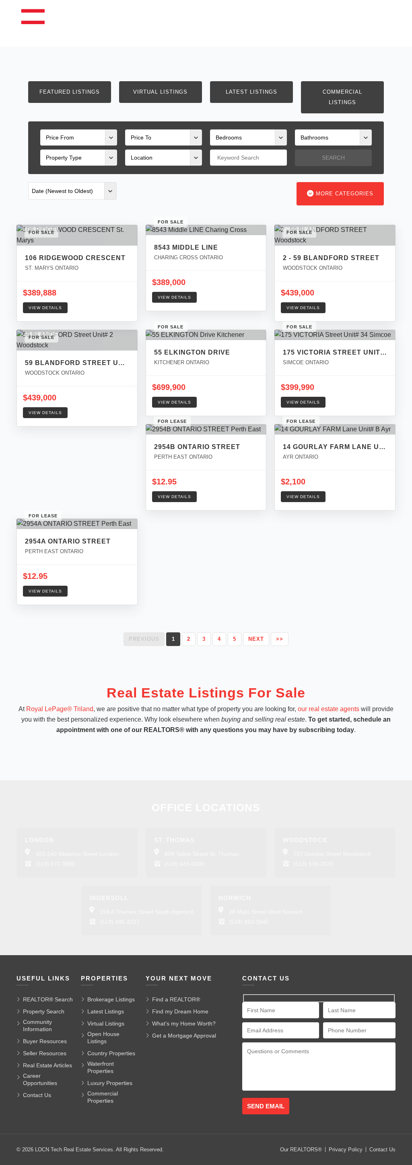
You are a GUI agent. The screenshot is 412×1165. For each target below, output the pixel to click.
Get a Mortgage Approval (184, 1035)
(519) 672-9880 (55, 864)
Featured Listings (69, 92)
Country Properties (111, 1053)
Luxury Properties (109, 1083)
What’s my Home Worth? (184, 1023)
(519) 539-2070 (313, 864)
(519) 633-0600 (184, 864)
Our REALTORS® (301, 1149)
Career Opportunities (40, 1079)
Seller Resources (44, 1053)
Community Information (37, 1025)
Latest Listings (251, 92)
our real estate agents (328, 709)
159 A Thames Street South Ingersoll (146, 912)
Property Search (43, 1011)
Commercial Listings (342, 97)
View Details (45, 308)
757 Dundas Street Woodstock (332, 854)
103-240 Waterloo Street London (77, 854)
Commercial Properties (102, 1097)
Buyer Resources (45, 1041)
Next (256, 639)
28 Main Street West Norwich (266, 912)
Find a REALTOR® (176, 999)
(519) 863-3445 (249, 922)
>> (279, 639)
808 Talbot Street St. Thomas (202, 854)
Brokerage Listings (111, 999)
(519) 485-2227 (120, 922)
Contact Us (37, 1095)
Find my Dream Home (180, 1011)
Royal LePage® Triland (59, 709)
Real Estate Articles (47, 1065)
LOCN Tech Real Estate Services (74, 1150)
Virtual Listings (160, 92)
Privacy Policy (346, 1149)
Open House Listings (103, 1037)
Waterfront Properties (100, 1067)
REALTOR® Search (48, 999)
